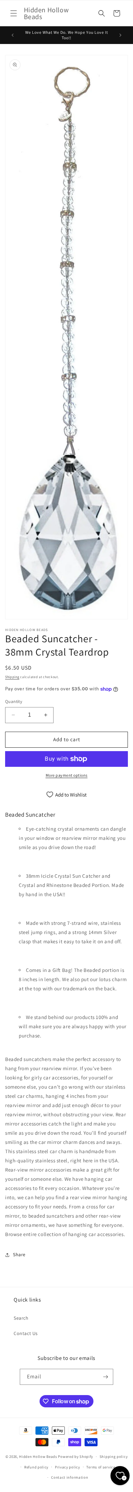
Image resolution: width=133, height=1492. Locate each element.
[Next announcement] (120, 35)
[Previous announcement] (12, 35)
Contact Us (26, 1333)
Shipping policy (114, 1456)
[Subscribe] (105, 1377)
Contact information (69, 1477)
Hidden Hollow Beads (38, 1456)
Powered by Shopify (75, 1456)
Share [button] (19, 1254)
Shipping (12, 677)
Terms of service (100, 1467)
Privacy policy (67, 1467)
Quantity (13, 701)
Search (21, 1318)
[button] (13, 13)
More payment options (67, 775)
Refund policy (36, 1467)
